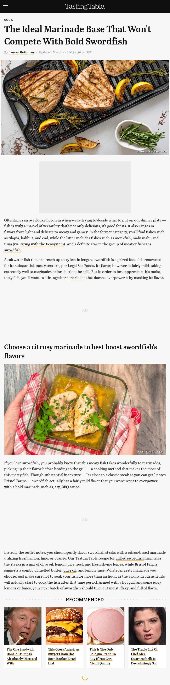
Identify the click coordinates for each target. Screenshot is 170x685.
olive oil (69, 570)
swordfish (12, 249)
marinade (77, 277)
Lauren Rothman (21, 52)
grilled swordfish (130, 558)
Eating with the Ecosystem (41, 243)
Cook (8, 19)
